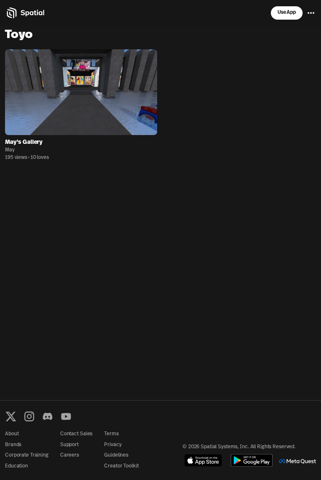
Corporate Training (26, 455)
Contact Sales (76, 434)
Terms (111, 434)
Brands (13, 444)
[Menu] (311, 13)
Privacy (112, 444)
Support (69, 444)
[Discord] (48, 416)
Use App (287, 12)
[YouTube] (66, 416)
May (10, 150)
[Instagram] (29, 416)
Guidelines (116, 455)
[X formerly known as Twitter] (11, 416)
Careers (69, 455)
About (11, 434)
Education (16, 466)
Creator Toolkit (121, 466)
